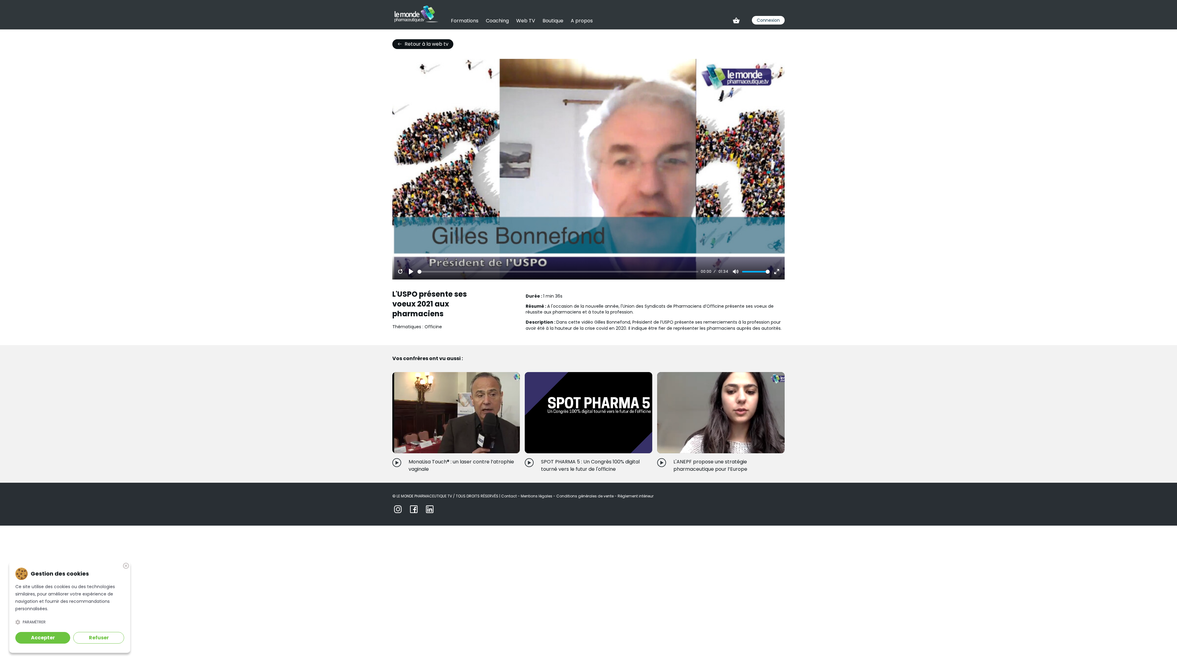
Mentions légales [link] (537, 496)
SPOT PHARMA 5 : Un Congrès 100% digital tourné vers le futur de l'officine (590, 465)
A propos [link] (582, 20)
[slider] (558, 272)
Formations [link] (464, 20)
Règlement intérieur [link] (635, 496)
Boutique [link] (553, 20)
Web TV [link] (525, 20)
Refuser (99, 637)
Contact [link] (509, 496)
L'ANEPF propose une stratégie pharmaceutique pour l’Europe (710, 465)
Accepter (43, 637)
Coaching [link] (497, 20)
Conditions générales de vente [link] (585, 496)
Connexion (768, 20)
